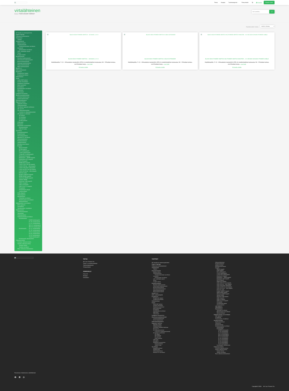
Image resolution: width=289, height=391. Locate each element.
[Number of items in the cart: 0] (252, 2)
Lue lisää (89, 64)
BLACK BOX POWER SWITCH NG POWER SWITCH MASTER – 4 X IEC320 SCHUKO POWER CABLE (237, 59)
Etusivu (16, 13)
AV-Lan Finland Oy (269, 386)
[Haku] (272, 11)
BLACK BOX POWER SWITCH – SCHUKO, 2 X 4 (83, 59)
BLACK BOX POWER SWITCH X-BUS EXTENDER (160, 59)
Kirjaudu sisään (269, 2)
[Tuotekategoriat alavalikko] (237, 2)
